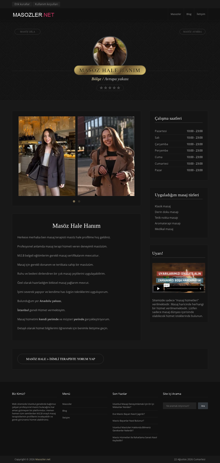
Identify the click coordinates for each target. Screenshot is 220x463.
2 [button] (79, 201)
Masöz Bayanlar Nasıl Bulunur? (128, 420)
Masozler (176, 14)
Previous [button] (17, 156)
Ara (203, 405)
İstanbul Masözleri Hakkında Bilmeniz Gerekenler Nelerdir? (132, 429)
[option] (47, 156)
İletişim (201, 14)
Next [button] (135, 156)
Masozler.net (42, 459)
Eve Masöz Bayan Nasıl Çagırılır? (129, 413)
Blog (188, 14)
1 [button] (74, 201)
